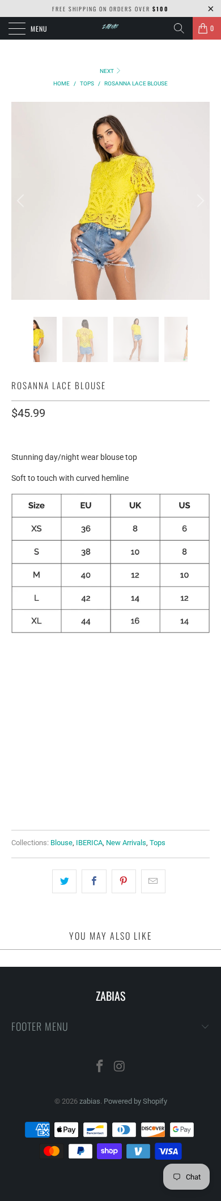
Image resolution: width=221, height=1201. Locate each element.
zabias (89, 1101)
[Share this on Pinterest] (124, 881)
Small (29, 673)
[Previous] (22, 201)
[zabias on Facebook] (100, 1067)
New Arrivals (126, 842)
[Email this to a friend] (153, 881)
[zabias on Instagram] (120, 1067)
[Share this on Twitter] (64, 881)
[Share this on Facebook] (94, 881)
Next (107, 71)
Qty (18, 751)
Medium (72, 673)
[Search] (179, 28)
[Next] (199, 201)
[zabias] (111, 28)
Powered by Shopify (135, 1101)
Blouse (61, 842)
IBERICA (89, 842)
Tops (157, 842)
